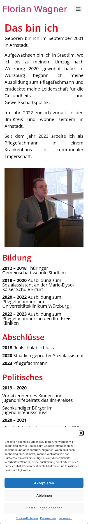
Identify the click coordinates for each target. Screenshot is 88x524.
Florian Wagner (34, 8)
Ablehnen (44, 495)
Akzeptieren (44, 483)
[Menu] (78, 9)
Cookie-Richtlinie (27, 518)
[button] (81, 433)
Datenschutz (48, 518)
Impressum (65, 518)
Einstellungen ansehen (44, 508)
